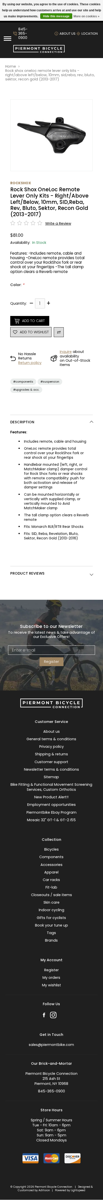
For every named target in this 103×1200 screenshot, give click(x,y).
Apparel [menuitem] (51, 872)
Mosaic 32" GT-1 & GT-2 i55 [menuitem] (51, 819)
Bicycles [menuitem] (51, 849)
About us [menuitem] (51, 731)
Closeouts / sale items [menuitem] (51, 894)
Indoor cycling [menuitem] (51, 909)
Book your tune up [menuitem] (51, 925)
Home (10, 66)
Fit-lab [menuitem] (51, 887)
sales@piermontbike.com (51, 1044)
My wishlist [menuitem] (51, 985)
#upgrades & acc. (26, 390)
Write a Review (58, 223)
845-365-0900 (23, 33)
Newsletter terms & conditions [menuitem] (51, 769)
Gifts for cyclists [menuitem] (51, 917)
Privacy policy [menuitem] (51, 746)
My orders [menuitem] (51, 977)
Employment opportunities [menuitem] (51, 804)
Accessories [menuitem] (51, 864)
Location (90, 33)
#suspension (49, 382)
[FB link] (44, 1015)
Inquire (66, 351)
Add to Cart (33, 320)
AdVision (44, 1190)
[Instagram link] (53, 1015)
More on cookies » (87, 16)
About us (68, 33)
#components (23, 382)
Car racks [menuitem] (51, 879)
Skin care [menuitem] (52, 902)
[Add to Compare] (59, 332)
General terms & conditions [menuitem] (51, 739)
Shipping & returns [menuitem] (51, 754)
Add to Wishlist (34, 332)
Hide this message (56, 16)
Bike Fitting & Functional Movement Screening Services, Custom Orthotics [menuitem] (51, 787)
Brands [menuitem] (51, 940)
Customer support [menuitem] (51, 761)
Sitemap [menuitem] (51, 776)
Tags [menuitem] (51, 932)
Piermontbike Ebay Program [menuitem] (51, 812)
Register (51, 661)
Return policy (30, 362)
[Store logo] (39, 51)
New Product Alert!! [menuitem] (51, 797)
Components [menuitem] (51, 856)
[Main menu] (7, 38)
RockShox (20, 183)
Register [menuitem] (51, 970)
